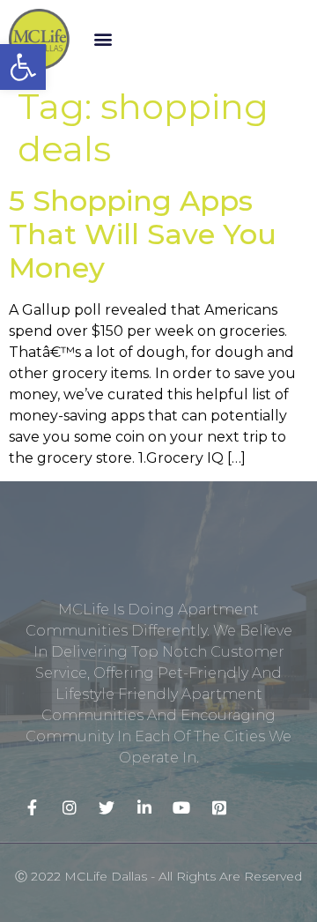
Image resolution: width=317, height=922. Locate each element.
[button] (102, 39)
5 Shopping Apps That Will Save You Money (142, 234)
